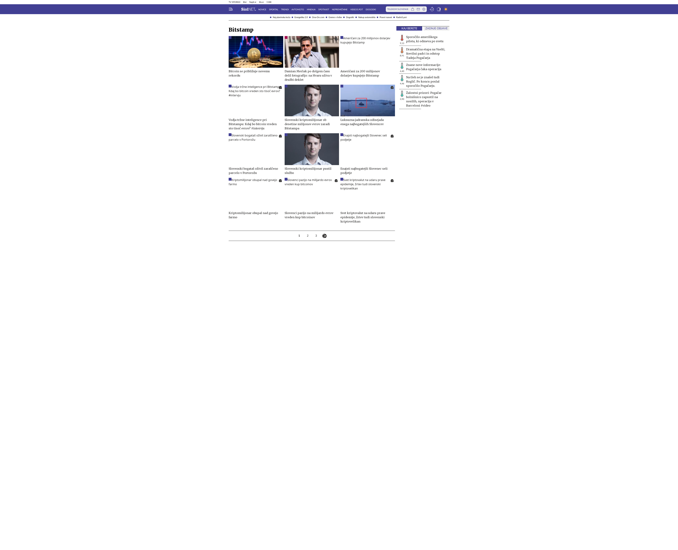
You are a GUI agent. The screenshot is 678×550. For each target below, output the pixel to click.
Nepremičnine (339, 9)
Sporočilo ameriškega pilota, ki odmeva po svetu (425, 39)
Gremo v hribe (335, 17)
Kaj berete (409, 28)
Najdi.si (252, 2)
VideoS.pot (356, 9)
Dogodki (350, 17)
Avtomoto (298, 9)
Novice (262, 9)
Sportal (273, 9)
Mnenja (311, 9)
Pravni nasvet (386, 17)
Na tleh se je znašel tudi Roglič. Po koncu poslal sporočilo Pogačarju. (422, 81)
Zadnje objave (436, 28)
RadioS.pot (401, 17)
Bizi (244, 2)
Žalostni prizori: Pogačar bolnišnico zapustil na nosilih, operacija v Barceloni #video (424, 99)
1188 (268, 2)
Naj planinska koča (281, 17)
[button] (231, 9)
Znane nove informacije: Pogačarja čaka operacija (423, 67)
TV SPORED (234, 2)
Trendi (285, 9)
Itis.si (261, 2)
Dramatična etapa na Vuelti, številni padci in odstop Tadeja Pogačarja (425, 54)
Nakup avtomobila (366, 17)
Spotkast (323, 9)
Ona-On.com (318, 17)
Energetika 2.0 (301, 17)
